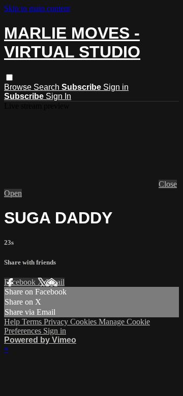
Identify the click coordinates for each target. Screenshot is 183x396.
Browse (19, 87)
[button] (9, 77)
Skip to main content (37, 8)
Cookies (84, 321)
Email (55, 282)
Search (48, 87)
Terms (33, 321)
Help (13, 321)
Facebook (21, 282)
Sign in (116, 87)
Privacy (57, 321)
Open (13, 193)
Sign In (58, 96)
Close (168, 184)
